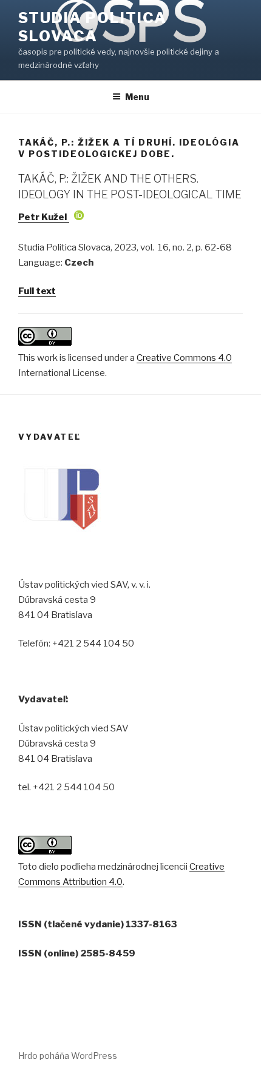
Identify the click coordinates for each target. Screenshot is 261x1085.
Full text (37, 291)
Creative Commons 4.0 (184, 357)
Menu (137, 97)
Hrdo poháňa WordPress (67, 1055)
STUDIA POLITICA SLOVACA (92, 27)
